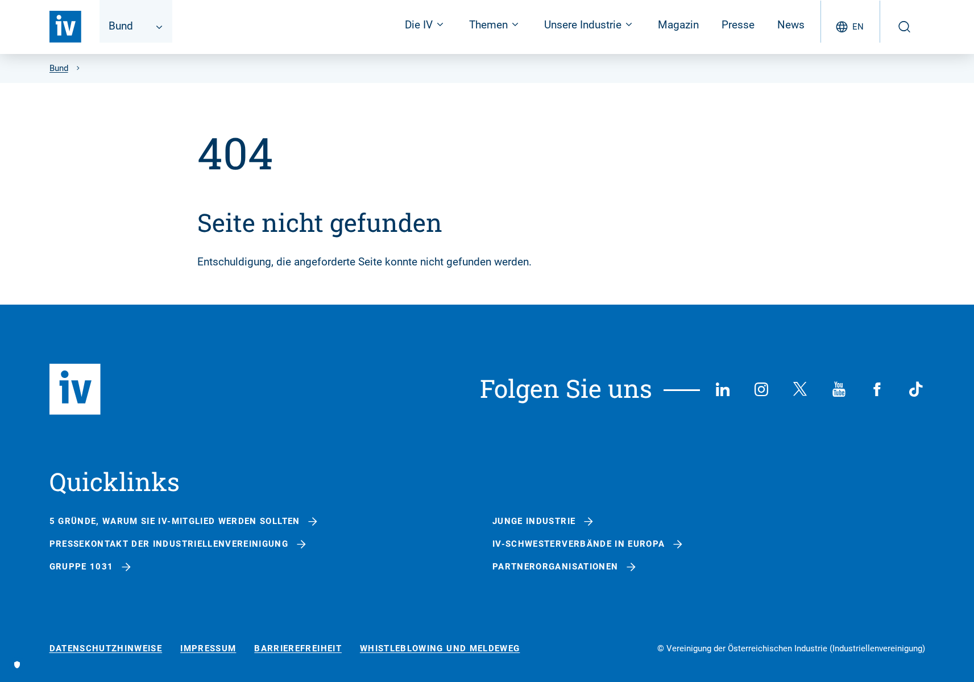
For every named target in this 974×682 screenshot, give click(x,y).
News (791, 24)
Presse (738, 24)
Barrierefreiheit (298, 648)
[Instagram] (761, 389)
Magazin (678, 24)
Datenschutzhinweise (106, 648)
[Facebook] (877, 389)
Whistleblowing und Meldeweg (440, 648)
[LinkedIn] (723, 389)
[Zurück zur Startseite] (65, 27)
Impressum (208, 648)
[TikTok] (916, 389)
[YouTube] (839, 389)
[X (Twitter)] (800, 389)
